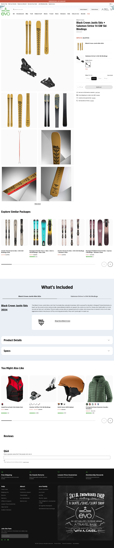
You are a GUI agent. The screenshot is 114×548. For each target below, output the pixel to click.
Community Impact (25, 492)
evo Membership (25, 498)
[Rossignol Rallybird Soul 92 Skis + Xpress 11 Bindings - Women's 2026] (99, 232)
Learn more (26, 462)
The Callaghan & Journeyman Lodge (47, 502)
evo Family (43, 486)
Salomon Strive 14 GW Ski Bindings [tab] (84, 296)
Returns (3, 495)
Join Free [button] (97, 92)
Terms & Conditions (67, 543)
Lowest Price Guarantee (8, 504)
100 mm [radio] (94, 78)
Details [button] (98, 95)
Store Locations (43, 489)
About (22, 486)
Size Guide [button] (110, 75)
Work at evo (23, 501)
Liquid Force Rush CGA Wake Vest (12, 407)
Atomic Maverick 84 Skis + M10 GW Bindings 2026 (12, 251)
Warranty (3, 498)
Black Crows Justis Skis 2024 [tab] (29, 296)
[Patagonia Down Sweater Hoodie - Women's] (99, 388)
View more (38, 203)
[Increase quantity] (82, 87)
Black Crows (80, 20)
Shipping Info (5, 492)
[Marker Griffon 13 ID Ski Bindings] (42, 388)
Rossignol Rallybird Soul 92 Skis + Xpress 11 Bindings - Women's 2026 (99, 251)
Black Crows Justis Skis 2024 (94, 43)
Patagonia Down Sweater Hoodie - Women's (97, 408)
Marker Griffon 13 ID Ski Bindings (39, 407)
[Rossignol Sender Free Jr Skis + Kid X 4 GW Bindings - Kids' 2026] (42, 232)
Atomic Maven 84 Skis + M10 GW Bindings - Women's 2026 (71, 251)
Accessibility (76, 543)
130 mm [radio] (105, 78)
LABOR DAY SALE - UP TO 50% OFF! (57, 1)
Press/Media (23, 495)
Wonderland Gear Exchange (47, 508)
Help (3, 486)
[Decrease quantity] (78, 87)
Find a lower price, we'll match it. (65, 477)
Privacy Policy (57, 543)
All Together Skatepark (45, 505)
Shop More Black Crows (62, 321)
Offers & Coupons (6, 501)
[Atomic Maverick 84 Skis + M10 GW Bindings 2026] (14, 232)
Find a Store (95, 9)
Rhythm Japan (43, 498)
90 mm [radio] (88, 78)
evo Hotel (41, 492)
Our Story (22, 489)
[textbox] (57, 457)
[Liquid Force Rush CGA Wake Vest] (14, 388)
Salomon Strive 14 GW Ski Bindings (96, 56)
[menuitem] (14, 14)
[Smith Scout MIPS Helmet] (71, 388)
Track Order (4, 489)
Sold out (99, 87)
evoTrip (41, 495)
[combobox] (33, 9)
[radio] (88, 64)
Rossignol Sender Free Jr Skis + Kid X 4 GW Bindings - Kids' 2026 (41, 251)
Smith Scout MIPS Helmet (66, 407)
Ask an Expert (83, 9)
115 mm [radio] (99, 78)
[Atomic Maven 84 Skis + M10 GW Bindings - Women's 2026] (71, 232)
